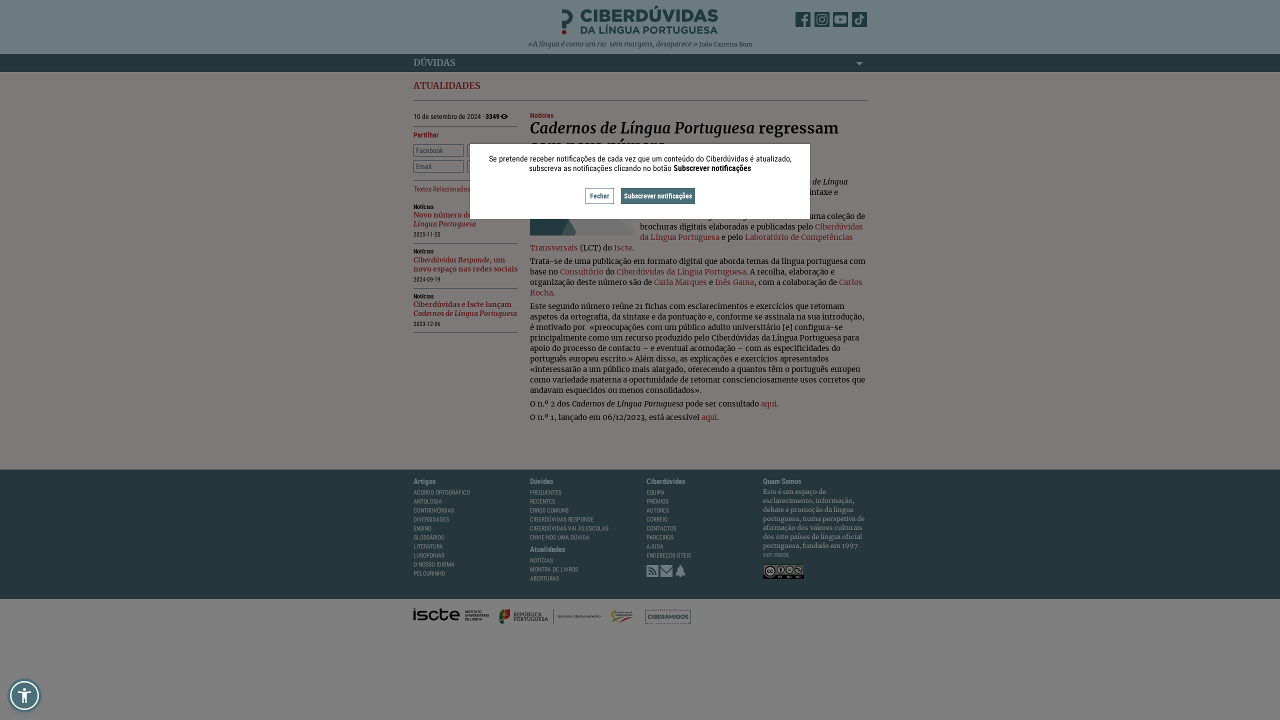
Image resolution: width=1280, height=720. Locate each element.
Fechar (600, 195)
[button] (24, 695)
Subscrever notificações (658, 195)
